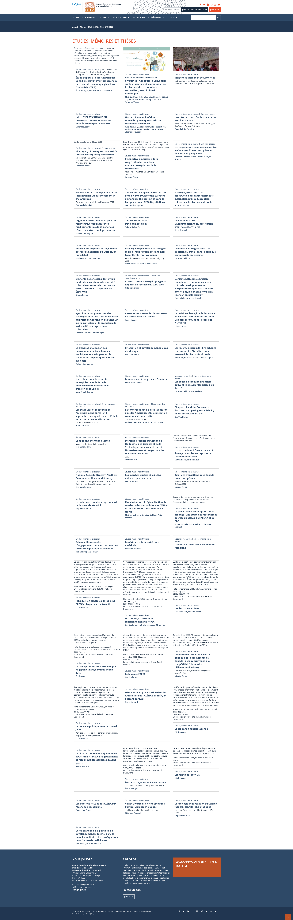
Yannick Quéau (143, 129)
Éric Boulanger (82, 90)
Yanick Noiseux (95, 258)
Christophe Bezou (133, 515)
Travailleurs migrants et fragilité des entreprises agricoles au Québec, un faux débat (96, 251)
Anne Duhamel (82, 425)
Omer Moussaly (83, 127)
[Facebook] (200, 4)
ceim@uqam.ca (79, 890)
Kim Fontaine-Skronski (151, 97)
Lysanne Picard (131, 177)
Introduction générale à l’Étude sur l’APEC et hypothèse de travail (95, 602)
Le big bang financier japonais (191, 728)
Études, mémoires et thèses (88, 69)
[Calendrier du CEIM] (215, 4)
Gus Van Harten (181, 417)
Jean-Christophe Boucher (87, 552)
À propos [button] (90, 17)
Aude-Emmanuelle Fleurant (150, 127)
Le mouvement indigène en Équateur (146, 379)
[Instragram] (192, 911)
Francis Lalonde (181, 298)
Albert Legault (195, 298)
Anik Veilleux (196, 391)
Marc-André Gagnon (134, 205)
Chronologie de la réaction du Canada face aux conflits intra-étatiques (196, 805)
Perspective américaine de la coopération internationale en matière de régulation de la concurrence (142, 163)
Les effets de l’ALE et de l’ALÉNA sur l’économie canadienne (96, 805)
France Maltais (95, 843)
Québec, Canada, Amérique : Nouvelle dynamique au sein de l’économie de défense (143, 120)
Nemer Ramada (82, 766)
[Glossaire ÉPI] (206, 911)
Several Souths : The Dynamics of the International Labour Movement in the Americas (96, 195)
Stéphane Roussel (133, 132)
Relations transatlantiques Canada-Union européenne (195, 476)
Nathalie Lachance (147, 625)
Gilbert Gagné (82, 295)
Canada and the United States (93, 440)
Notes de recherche (183, 376)
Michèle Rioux (106, 90)
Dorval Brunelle (181, 524)
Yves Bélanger (131, 127)
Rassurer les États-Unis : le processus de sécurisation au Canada (146, 315)
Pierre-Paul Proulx (83, 810)
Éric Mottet (94, 90)
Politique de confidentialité (142, 911)
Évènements (157, 17)
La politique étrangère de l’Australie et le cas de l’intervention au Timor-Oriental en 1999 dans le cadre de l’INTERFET (195, 318)
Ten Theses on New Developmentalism (136, 222)
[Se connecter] (215, 911)
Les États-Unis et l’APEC (188, 608)
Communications (109, 148)
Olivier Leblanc (181, 326)
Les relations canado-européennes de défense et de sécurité (97, 504)
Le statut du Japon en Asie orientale (145, 782)
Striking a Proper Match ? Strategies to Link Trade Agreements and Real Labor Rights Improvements (145, 251)
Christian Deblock (132, 97)
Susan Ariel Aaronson (134, 263)
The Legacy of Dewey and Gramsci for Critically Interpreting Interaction (97, 153)
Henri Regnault (181, 230)
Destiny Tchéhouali (153, 99)
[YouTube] (208, 4)
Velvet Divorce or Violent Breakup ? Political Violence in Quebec (145, 805)
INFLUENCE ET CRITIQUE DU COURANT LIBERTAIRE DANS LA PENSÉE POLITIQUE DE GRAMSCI (93, 120)
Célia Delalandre (132, 288)
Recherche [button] (139, 17)
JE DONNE (214, 9)
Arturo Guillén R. (132, 227)
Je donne (128, 896)
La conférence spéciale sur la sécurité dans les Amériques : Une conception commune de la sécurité (146, 413)
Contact (172, 17)
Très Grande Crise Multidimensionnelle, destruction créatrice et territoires (194, 223)
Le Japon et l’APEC (135, 674)
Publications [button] (120, 17)
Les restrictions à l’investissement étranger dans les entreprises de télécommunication (194, 453)
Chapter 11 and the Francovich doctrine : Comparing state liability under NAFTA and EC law (194, 410)
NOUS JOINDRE (82, 859)
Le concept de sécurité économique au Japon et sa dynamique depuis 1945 (96, 669)
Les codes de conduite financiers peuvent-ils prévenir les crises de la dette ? (194, 385)
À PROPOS (129, 859)
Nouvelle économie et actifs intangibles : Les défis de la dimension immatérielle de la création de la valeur (92, 384)
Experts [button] (104, 17)
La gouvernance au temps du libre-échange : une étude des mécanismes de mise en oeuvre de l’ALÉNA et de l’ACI (196, 516)
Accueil (76, 17)
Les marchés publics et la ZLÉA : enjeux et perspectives (143, 476)
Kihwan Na (160, 625)
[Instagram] (211, 4)
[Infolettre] (219, 4)
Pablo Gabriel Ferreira (184, 129)
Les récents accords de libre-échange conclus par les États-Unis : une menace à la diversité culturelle (195, 351)
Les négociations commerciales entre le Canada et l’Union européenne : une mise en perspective (196, 150)
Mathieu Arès (81, 258)
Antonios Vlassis (132, 102)
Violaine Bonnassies (84, 364)
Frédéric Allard (181, 611)
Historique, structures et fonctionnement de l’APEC (140, 620)
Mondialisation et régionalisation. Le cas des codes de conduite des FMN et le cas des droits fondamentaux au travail (146, 507)
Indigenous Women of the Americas (195, 77)
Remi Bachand (131, 481)
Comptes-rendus (208, 114)
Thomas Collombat (84, 205)
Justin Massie (131, 320)
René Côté (179, 357)
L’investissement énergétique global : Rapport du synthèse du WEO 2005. (146, 283)
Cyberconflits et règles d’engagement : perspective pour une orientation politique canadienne (97, 545)
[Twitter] (204, 4)
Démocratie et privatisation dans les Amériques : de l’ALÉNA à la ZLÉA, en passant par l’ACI (146, 695)
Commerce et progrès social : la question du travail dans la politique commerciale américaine (195, 251)
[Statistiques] (211, 911)
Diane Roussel (157, 129)
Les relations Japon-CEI (187, 774)
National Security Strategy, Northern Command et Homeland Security (96, 476)
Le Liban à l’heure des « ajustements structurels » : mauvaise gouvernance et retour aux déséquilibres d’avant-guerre (97, 758)
